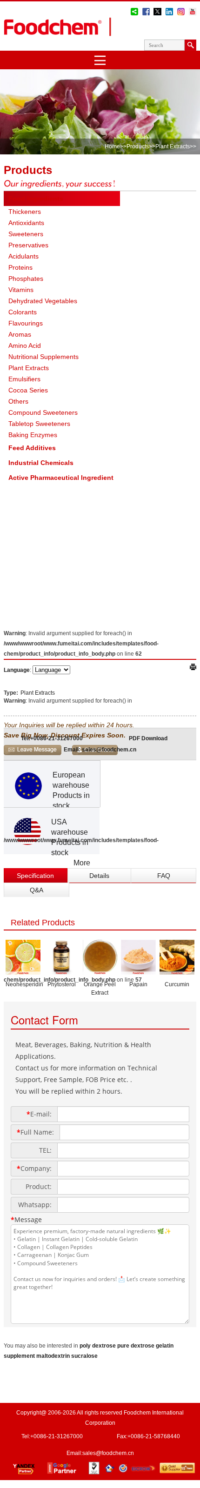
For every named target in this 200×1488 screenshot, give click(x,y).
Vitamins (20, 289)
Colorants (22, 312)
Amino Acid (24, 345)
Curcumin (177, 984)
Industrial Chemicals (40, 462)
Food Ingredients (35, 198)
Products (138, 146)
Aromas (19, 334)
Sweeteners (25, 234)
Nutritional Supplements (43, 356)
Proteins (20, 267)
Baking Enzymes (32, 434)
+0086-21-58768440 (153, 1436)
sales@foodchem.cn (108, 1453)
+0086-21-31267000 (56, 1436)
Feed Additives (32, 448)
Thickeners (24, 211)
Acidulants (23, 256)
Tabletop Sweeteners (39, 423)
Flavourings (25, 323)
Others (18, 401)
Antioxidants (26, 222)
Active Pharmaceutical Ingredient (60, 477)
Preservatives (28, 245)
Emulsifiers (24, 379)
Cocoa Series (28, 390)
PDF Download (148, 738)
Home (112, 146)
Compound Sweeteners (43, 412)
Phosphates (25, 278)
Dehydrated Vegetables (42, 301)
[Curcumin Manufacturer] (177, 971)
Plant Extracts (172, 146)
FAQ (163, 875)
